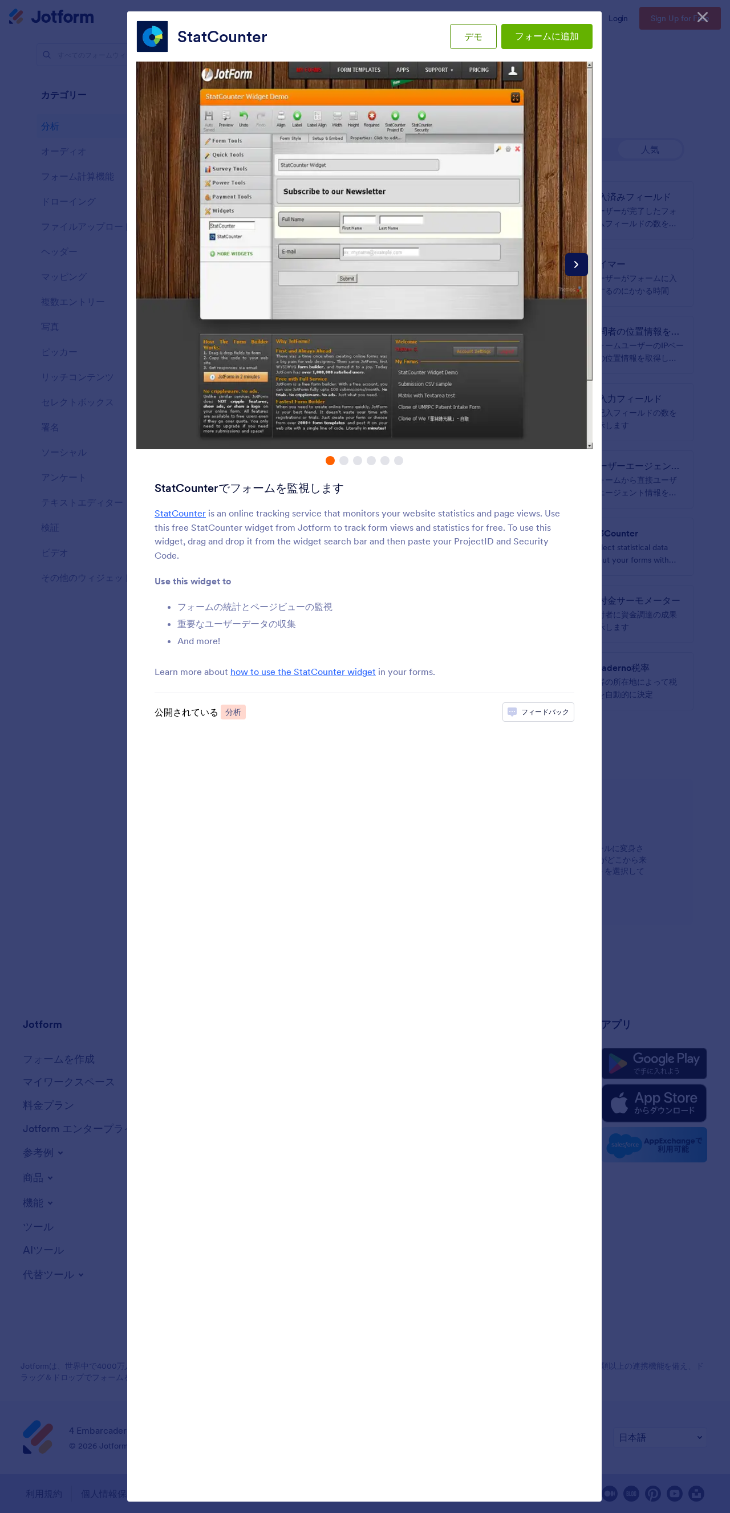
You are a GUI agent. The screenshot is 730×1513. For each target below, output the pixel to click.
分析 (233, 712)
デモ (473, 36)
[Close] (702, 17)
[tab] (330, 460)
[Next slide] (576, 264)
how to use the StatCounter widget (303, 671)
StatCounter (222, 36)
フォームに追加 (547, 36)
